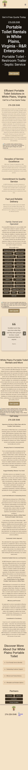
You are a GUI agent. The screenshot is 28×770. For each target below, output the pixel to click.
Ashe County (20, 266)
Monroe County (20, 282)
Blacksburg (21, 256)
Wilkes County (8, 253)
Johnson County (20, 273)
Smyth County (8, 263)
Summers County (8, 286)
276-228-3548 (14, 22)
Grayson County (8, 282)
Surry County (21, 250)
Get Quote (14, 73)
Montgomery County (9, 250)
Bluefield (6, 292)
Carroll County (19, 263)
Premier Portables (14, 702)
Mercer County (19, 253)
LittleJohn (18, 695)
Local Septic (14, 699)
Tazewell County (8, 260)
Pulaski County (20, 260)
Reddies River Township (18, 289)
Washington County (9, 256)
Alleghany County (20, 286)
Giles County (20, 276)
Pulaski (13, 292)
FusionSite (9, 695)
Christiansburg (7, 269)
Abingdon (21, 292)
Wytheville (14, 296)
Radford (8, 279)
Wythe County (8, 266)
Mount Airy (6, 289)
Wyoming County (19, 269)
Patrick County (8, 276)
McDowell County (8, 273)
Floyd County (19, 279)
